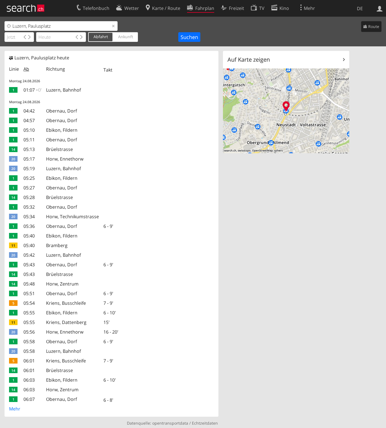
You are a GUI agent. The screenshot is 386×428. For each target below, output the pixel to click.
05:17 (29, 159)
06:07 (29, 399)
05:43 (29, 264)
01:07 (32, 90)
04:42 (29, 111)
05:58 (29, 341)
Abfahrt (101, 36)
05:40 (29, 236)
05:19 (29, 168)
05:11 (29, 140)
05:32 (29, 207)
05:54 (29, 303)
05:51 (29, 293)
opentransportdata (170, 423)
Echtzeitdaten (205, 423)
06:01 (29, 361)
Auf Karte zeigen (248, 59)
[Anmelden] (379, 8)
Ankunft (125, 36)
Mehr (14, 409)
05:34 (29, 216)
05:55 (29, 313)
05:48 (29, 284)
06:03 (29, 380)
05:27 (29, 188)
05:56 (29, 332)
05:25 (29, 178)
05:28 (29, 197)
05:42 (29, 255)
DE (360, 8)
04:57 (29, 120)
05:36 (29, 226)
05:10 (29, 130)
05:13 (29, 149)
